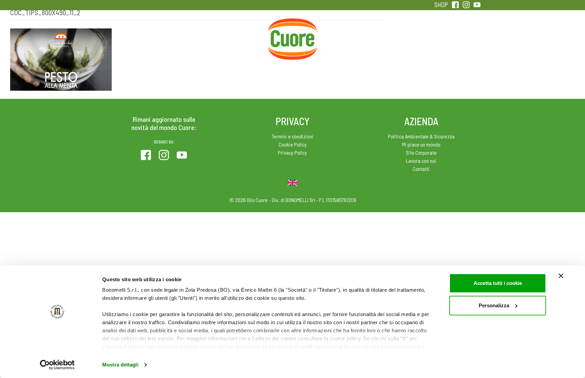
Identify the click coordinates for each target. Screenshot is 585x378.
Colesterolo (185, 34)
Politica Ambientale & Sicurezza (421, 136)
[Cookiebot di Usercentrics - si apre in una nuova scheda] (57, 365)
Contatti (421, 168)
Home (292, 26)
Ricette (239, 34)
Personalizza (494, 305)
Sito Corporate (421, 152)
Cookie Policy (293, 144)
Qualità (400, 34)
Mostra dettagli (120, 365)
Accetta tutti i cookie (498, 283)
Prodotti (131, 34)
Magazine (346, 34)
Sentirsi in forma (454, 34)
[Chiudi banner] (561, 275)
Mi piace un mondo (421, 144)
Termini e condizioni (292, 136)
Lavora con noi (421, 160)
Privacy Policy (292, 152)
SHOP (441, 4)
